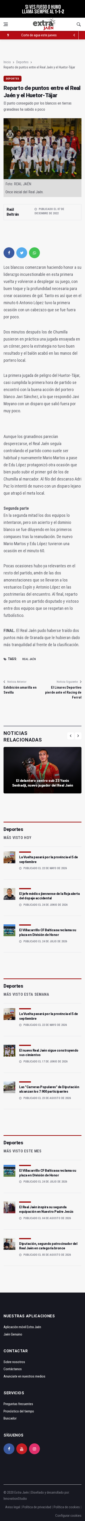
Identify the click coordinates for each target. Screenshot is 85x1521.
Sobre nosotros (14, 1362)
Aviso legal (12, 1507)
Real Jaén (29, 659)
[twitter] (21, 252)
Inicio (7, 62)
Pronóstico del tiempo (19, 1411)
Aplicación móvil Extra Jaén (22, 1327)
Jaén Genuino (13, 1334)
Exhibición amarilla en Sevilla (20, 690)
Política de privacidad (36, 1507)
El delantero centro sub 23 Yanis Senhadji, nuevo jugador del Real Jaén (42, 783)
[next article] (74, 35)
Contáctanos (13, 1369)
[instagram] (34, 1448)
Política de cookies (67, 1507)
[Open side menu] (6, 24)
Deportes (22, 62)
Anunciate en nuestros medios (24, 1376)
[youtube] (21, 1448)
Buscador (10, 1418)
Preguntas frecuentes (18, 1404)
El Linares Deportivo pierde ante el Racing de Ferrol (63, 692)
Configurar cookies (68, 1515)
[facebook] (9, 252)
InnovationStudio (15, 1498)
